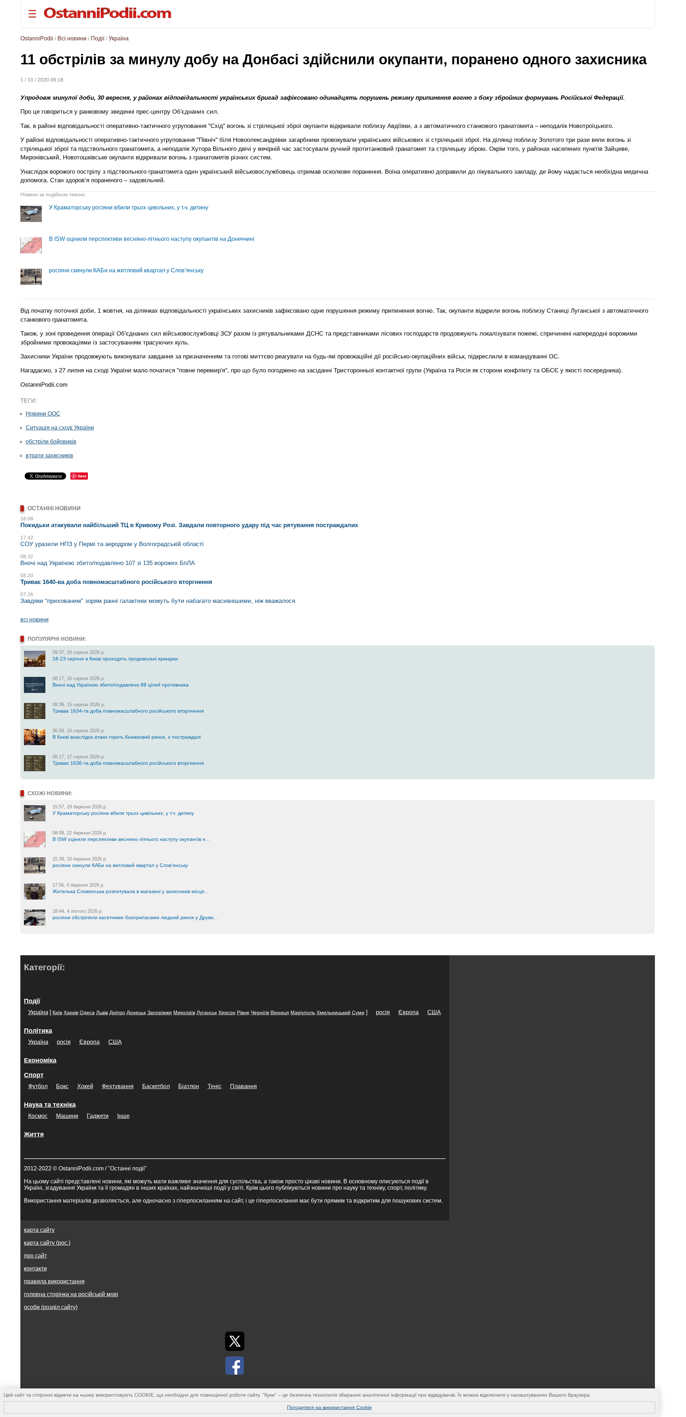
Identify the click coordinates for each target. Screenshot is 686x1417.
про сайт (35, 1256)
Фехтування (118, 1086)
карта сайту (39, 1230)
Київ (57, 1012)
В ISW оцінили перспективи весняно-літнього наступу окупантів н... (131, 839)
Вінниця (279, 1012)
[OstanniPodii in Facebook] (234, 1365)
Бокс (62, 1086)
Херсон (226, 1012)
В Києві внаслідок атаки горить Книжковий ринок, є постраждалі (127, 737)
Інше (123, 1116)
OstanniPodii (36, 38)
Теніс (215, 1086)
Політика (38, 1030)
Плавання (243, 1086)
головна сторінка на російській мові (71, 1294)
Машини (67, 1116)
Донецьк (136, 1012)
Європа (408, 1012)
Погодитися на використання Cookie (329, 1407)
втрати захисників (49, 455)
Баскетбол (156, 1086)
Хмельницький (334, 1012)
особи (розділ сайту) (51, 1307)
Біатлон (188, 1086)
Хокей (85, 1086)
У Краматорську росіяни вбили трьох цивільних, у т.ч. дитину (128, 207)
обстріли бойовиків (51, 442)
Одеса (87, 1012)
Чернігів (260, 1012)
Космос (38, 1116)
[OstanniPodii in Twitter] (234, 1341)
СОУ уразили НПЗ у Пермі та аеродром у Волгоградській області (112, 544)
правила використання (54, 1281)
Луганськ (207, 1012)
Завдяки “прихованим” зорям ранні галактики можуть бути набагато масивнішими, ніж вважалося (157, 601)
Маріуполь (302, 1012)
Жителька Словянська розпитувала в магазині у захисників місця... (131, 891)
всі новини (34, 619)
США (434, 1012)
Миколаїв (184, 1012)
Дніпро (117, 1012)
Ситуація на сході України (60, 428)
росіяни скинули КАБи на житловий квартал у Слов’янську (126, 270)
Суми (358, 1012)
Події (97, 38)
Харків (71, 1012)
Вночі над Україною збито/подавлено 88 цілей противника (121, 685)
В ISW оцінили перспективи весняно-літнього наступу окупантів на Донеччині (151, 239)
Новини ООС (43, 414)
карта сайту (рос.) (47, 1243)
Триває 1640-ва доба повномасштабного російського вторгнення (116, 582)
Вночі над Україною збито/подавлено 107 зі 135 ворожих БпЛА (107, 563)
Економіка (40, 1060)
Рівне (243, 1012)
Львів (102, 1012)
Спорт (34, 1075)
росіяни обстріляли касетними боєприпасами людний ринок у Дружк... (135, 917)
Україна (119, 38)
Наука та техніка (50, 1104)
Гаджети (98, 1116)
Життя (34, 1134)
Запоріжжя (159, 1012)
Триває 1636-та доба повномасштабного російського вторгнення (128, 763)
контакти (35, 1268)
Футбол (38, 1086)
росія (383, 1012)
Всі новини (72, 38)
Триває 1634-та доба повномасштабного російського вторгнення (128, 711)
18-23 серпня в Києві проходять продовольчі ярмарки (115, 659)
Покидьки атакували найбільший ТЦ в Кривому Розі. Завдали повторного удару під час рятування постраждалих (189, 525)
